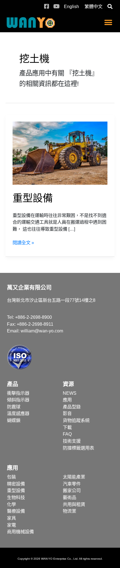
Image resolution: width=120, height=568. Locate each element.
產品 (12, 384)
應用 (12, 468)
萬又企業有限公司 (29, 288)
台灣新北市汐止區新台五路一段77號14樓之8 (51, 300)
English (71, 6)
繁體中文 (93, 6)
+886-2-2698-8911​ (35, 324)
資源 (68, 384)
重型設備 (33, 198)
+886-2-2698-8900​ (33, 317)
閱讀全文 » (23, 242)
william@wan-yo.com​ (42, 330)
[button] (109, 6)
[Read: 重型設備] (60, 152)
